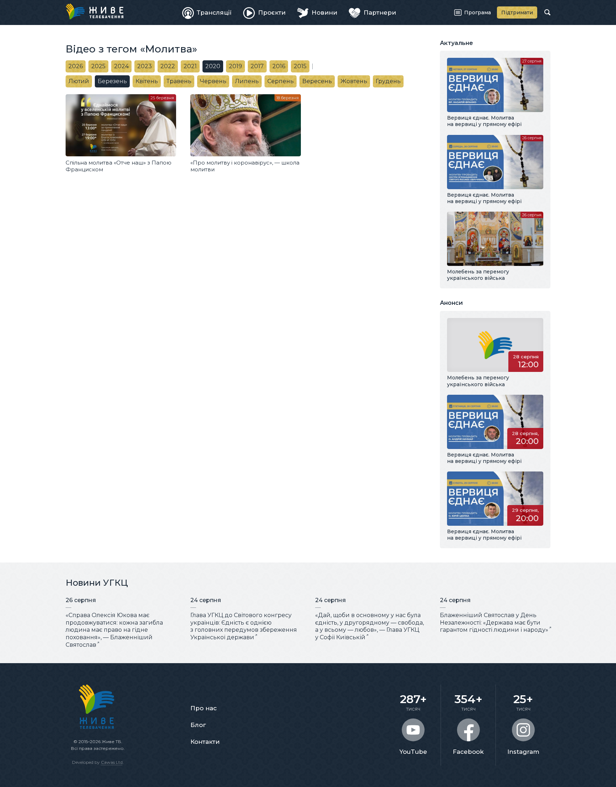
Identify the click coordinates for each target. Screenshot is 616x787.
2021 (190, 66)
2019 (235, 66)
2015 (300, 66)
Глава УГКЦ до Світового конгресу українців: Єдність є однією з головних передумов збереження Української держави (243, 626)
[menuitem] (207, 12)
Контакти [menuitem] (205, 741)
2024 (121, 66)
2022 (167, 66)
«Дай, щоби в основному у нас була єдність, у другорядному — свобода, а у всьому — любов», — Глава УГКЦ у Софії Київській (369, 626)
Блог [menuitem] (198, 724)
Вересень (317, 81)
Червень (213, 81)
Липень (247, 81)
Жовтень (353, 81)
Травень (178, 81)
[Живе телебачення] (94, 11)
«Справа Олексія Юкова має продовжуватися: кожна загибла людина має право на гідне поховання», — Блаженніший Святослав (114, 630)
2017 (257, 66)
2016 (278, 66)
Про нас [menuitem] (203, 708)
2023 (144, 66)
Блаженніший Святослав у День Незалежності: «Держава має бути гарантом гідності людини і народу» (494, 623)
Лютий (78, 81)
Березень (112, 81)
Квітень (146, 81)
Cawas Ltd (112, 762)
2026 (75, 66)
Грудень (388, 81)
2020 (212, 66)
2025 (98, 66)
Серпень (280, 81)
